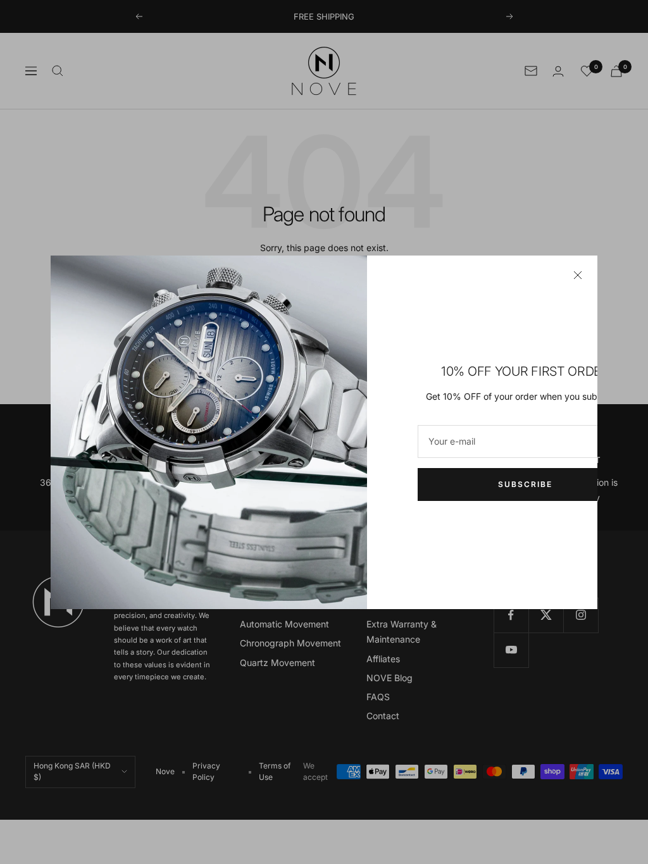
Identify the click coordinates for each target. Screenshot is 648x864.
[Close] (577, 275)
